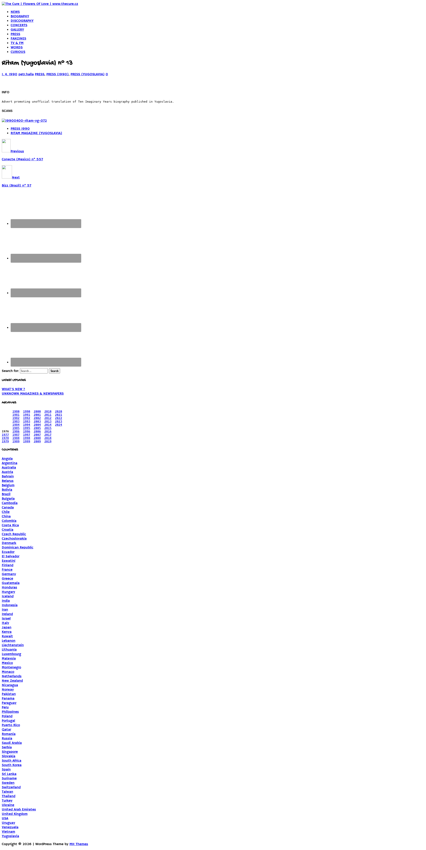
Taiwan (7, 792)
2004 (37, 424)
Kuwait (7, 636)
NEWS (15, 12)
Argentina (9, 463)
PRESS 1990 (20, 129)
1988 (16, 438)
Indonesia (10, 605)
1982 (16, 418)
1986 (16, 431)
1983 (16, 421)
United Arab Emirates (19, 809)
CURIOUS (18, 52)
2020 (58, 411)
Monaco (8, 672)
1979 (5, 441)
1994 (26, 424)
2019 (47, 441)
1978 (5, 438)
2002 (37, 418)
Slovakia (8, 756)
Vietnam (8, 832)
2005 (37, 428)
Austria (7, 472)
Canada (8, 507)
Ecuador (8, 552)
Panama (8, 698)
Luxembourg (11, 654)
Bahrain (8, 476)
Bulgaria (8, 498)
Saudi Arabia (12, 743)
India (6, 601)
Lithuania (9, 649)
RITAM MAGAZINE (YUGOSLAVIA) (36, 133)
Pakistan (9, 694)
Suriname (9, 778)
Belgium (8, 485)
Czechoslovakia (14, 538)
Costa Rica (10, 525)
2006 (37, 431)
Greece (7, 578)
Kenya (7, 632)
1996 (26, 431)
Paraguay (9, 703)
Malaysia (9, 658)
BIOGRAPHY (20, 16)
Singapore (10, 752)
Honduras (9, 587)
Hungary (8, 592)
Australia (9, 467)
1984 (16, 424)
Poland (7, 716)
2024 (58, 424)
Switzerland (11, 787)
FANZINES (18, 38)
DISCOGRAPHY (22, 21)
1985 (16, 428)
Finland (7, 565)
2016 (47, 431)
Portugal (8, 721)
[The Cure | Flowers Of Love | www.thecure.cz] (40, 4)
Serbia (7, 747)
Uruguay (8, 823)
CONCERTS (19, 25)
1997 (26, 434)
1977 (5, 434)
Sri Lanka (9, 774)
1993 (26, 421)
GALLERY (17, 30)
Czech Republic (14, 534)
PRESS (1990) (57, 74)
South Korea (12, 765)
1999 (26, 441)
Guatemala (11, 583)
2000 (37, 411)
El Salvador (10, 556)
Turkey (7, 800)
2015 (47, 428)
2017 (47, 434)
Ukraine (8, 805)
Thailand (8, 796)
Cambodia (10, 503)
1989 (16, 441)
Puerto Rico (11, 725)
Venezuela (10, 827)
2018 (47, 438)
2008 (37, 438)
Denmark (9, 543)
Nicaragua (10, 685)
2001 (37, 414)
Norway (8, 689)
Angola (7, 459)
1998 (26, 438)
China (6, 516)
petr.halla (26, 74)
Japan (6, 627)
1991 (26, 414)
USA (5, 818)
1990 (26, 411)
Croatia (7, 530)
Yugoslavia (10, 836)
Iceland (8, 596)
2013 (47, 421)
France (7, 570)
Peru (5, 707)
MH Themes (78, 844)
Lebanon (8, 641)
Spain (6, 769)
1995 (26, 428)
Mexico (7, 663)
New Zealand (12, 681)
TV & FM (17, 43)
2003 (37, 421)
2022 (58, 418)
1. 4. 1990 (9, 74)
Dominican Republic (17, 547)
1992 (26, 418)
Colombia (9, 521)
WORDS (17, 47)
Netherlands (12, 676)
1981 (16, 414)
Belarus (8, 481)
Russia (7, 738)
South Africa (11, 761)
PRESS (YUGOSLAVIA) (88, 74)
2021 (58, 414)
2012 (47, 418)
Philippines (10, 712)
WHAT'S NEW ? (13, 389)
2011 (47, 414)
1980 (16, 411)
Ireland (7, 614)
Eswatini (8, 561)
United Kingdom (15, 814)
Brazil (6, 494)
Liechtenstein (13, 645)
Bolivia (7, 490)
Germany (9, 574)
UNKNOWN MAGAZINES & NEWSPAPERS (33, 393)
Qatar (6, 729)
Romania (9, 734)
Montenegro (11, 667)
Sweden (8, 783)
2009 (37, 441)
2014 (47, 424)
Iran (5, 610)
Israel (6, 618)
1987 (16, 434)
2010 (47, 411)
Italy (5, 623)
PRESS (15, 34)
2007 (37, 434)
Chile (6, 512)
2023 (58, 421)
